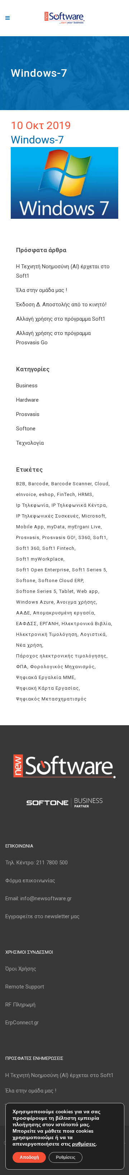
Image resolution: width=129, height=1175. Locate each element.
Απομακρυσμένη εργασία (63, 612)
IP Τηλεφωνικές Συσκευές (47, 516)
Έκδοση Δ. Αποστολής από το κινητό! (61, 304)
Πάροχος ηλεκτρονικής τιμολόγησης (61, 656)
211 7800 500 (52, 862)
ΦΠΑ (21, 666)
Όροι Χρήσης (20, 969)
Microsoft (93, 516)
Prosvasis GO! (59, 537)
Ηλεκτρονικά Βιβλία (86, 623)
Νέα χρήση (29, 645)
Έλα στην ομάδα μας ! (41, 290)
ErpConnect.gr (22, 1022)
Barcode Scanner (71, 483)
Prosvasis (27, 414)
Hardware (27, 400)
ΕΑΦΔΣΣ (26, 623)
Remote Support (24, 986)
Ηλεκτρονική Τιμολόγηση (46, 634)
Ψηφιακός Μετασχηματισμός (51, 699)
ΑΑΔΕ (23, 612)
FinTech (66, 494)
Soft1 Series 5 (89, 569)
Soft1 (99, 537)
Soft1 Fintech (58, 548)
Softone (25, 428)
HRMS (85, 494)
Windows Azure (35, 602)
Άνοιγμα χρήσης (76, 602)
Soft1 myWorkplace (39, 559)
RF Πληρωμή (20, 1004)
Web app (87, 591)
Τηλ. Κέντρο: (36, 862)
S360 (84, 537)
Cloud (102, 483)
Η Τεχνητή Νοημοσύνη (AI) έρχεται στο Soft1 (59, 1075)
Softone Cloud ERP (60, 580)
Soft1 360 (27, 548)
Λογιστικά (93, 634)
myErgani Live (84, 526)
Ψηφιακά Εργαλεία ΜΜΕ (45, 677)
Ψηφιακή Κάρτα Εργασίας (47, 688)
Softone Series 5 (36, 591)
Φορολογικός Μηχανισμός (62, 666)
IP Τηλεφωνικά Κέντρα (79, 505)
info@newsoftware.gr (46, 898)
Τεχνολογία (30, 443)
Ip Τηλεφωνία (32, 505)
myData (56, 526)
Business (27, 385)
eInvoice (26, 494)
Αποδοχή (29, 1157)
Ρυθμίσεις (65, 1157)
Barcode (38, 483)
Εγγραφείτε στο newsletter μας (42, 916)
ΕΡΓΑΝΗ (49, 623)
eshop (46, 494)
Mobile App (30, 526)
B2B (20, 483)
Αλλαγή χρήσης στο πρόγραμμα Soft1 (60, 319)
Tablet (66, 591)
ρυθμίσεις (84, 1144)
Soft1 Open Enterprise (42, 569)
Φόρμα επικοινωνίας (30, 880)
